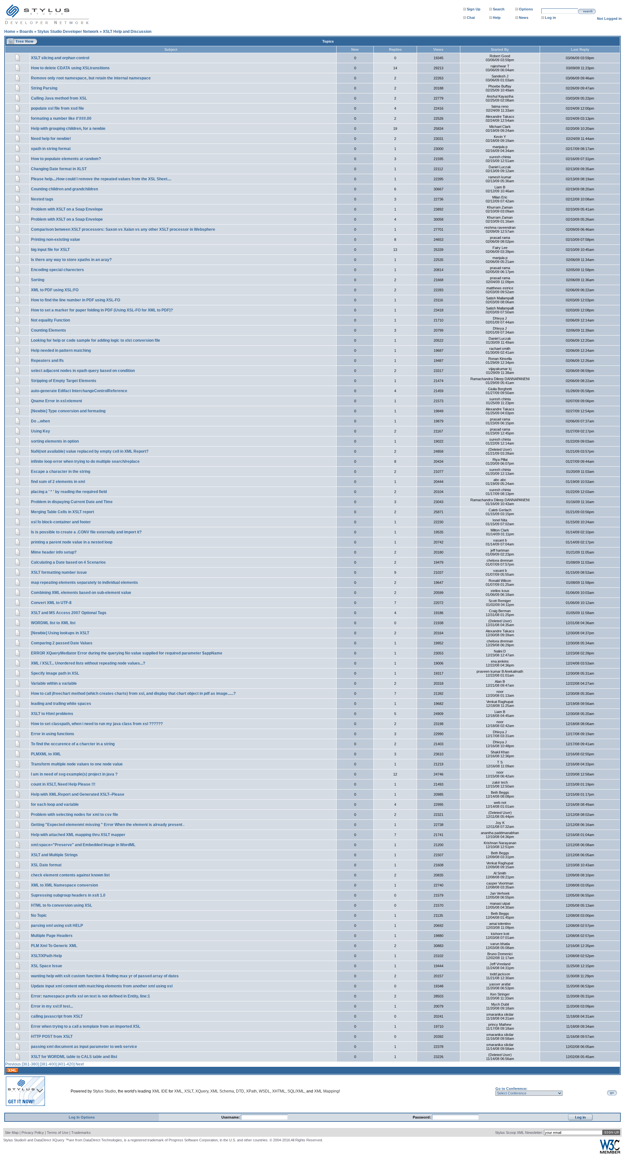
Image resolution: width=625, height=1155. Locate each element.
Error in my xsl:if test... (52, 1006)
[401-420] (66, 1064)
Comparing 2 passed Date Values (61, 643)
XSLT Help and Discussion (127, 31)
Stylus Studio (104, 1091)
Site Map (12, 1132)
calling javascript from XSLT (57, 1016)
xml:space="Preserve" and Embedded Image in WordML (83, 845)
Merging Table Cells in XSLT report (62, 512)
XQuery (201, 1091)
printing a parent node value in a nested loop (71, 542)
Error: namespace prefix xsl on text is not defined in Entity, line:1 (90, 996)
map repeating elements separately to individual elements (84, 582)
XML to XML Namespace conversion (64, 885)
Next (80, 1064)
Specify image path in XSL (55, 673)
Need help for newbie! (51, 138)
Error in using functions (52, 734)
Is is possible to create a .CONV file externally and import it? (86, 532)
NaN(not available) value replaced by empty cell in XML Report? (89, 451)
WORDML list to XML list (53, 623)
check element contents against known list (70, 875)
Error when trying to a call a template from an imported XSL (85, 1026)
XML (178, 1091)
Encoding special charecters (57, 270)
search (588, 11)
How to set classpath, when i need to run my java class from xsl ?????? (97, 724)
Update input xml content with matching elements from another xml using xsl (102, 986)
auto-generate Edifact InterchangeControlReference (79, 391)
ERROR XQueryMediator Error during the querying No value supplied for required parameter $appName (126, 653)
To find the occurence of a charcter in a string (73, 744)
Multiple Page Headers (52, 935)
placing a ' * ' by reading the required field (69, 491)
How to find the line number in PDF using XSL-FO (75, 300)
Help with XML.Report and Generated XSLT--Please (77, 794)
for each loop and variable (55, 804)
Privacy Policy (32, 1132)
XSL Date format (46, 865)
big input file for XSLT (50, 249)
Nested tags (42, 199)
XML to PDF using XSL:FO (54, 290)
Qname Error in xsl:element (56, 401)
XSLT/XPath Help (46, 956)
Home (9, 31)
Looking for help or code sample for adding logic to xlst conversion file (95, 340)
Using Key (40, 431)
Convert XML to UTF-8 (51, 602)
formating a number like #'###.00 (61, 118)
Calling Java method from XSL (59, 98)
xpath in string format (51, 148)
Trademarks (81, 1132)
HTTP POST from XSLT (52, 1036)
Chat (471, 18)
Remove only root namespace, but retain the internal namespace (91, 78)
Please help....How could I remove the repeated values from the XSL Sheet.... (101, 179)
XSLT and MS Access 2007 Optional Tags (68, 613)
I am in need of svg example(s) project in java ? (74, 774)
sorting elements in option (55, 441)
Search (499, 9)
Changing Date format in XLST (59, 169)
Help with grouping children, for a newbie (68, 128)
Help (497, 18)
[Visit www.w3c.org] (610, 1152)
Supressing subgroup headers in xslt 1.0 (68, 895)
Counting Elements (48, 330)
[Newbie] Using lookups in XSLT (60, 633)
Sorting (37, 280)
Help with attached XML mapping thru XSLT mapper (78, 834)
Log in (550, 18)
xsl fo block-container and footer (61, 522)
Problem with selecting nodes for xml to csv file (74, 814)
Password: (422, 1117)
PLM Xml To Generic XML (54, 945)
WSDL (264, 1091)
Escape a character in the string (60, 471)
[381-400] (48, 1064)
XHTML (278, 1091)
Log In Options (82, 1117)
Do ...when (40, 421)
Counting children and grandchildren (64, 189)
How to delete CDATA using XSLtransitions (70, 68)
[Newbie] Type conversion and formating (68, 411)
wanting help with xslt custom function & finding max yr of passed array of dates (105, 976)
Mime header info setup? (53, 552)
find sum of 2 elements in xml (58, 481)
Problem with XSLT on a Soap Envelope (67, 209)
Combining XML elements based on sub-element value (81, 592)
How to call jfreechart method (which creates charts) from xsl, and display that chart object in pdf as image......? (133, 693)
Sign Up (473, 9)
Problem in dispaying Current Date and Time (72, 502)
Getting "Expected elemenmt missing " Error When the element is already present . (107, 824)
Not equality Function (50, 320)
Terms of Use (57, 1132)
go (612, 1092)
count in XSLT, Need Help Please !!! (63, 784)
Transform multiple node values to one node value (77, 764)
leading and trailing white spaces (61, 703)
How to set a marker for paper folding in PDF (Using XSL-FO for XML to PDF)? (102, 310)
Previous (13, 1064)
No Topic (39, 915)
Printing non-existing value (55, 239)
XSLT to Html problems (52, 713)
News (523, 18)
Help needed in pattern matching (61, 350)
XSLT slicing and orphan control (60, 58)
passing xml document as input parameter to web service (84, 1046)
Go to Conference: (511, 1089)
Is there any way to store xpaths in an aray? (71, 259)
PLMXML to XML (46, 754)
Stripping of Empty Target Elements (63, 380)
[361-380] (30, 1064)
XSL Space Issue (46, 966)
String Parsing (44, 88)
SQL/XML (295, 1091)
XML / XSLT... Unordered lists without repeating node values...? (88, 663)
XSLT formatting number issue (59, 572)
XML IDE (160, 1091)
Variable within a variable (54, 683)
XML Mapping (326, 1091)
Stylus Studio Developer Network (68, 31)
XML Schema (222, 1091)
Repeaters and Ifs (47, 360)
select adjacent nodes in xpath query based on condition (83, 370)
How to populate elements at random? (66, 159)
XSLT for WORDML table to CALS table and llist (74, 1056)
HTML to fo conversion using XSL (61, 905)
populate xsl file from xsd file (57, 108)
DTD (240, 1091)
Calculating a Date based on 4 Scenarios (68, 562)
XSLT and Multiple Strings (54, 855)
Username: (231, 1117)
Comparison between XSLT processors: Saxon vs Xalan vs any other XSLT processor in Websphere (123, 229)
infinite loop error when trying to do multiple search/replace (85, 461)
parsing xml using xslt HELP (57, 925)
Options (526, 9)
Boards (26, 31)
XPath (251, 1091)
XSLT (188, 1091)
